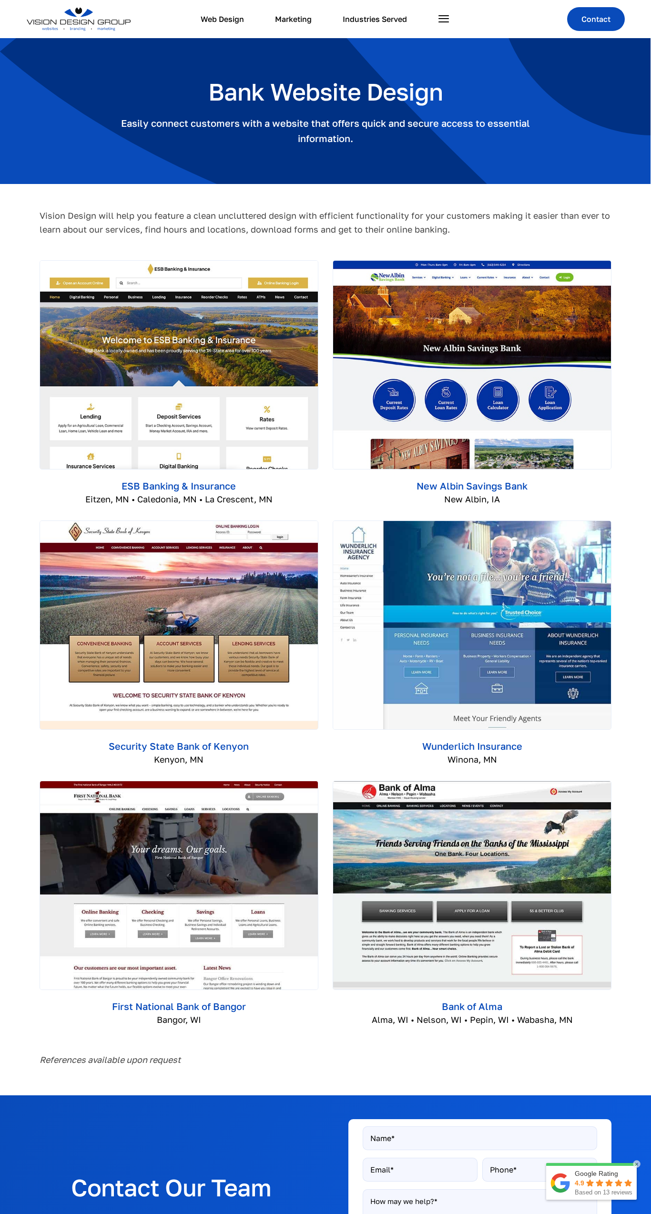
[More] (444, 19)
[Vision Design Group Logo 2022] (78, 11)
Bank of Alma (472, 1006)
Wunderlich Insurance (472, 746)
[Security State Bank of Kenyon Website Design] (179, 525)
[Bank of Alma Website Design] (472, 785)
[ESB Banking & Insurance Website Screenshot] (179, 265)
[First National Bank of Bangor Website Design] (179, 785)
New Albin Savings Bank (472, 485)
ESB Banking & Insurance (179, 485)
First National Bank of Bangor (179, 1006)
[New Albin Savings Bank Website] (472, 265)
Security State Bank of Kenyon (179, 746)
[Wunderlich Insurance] (472, 525)
